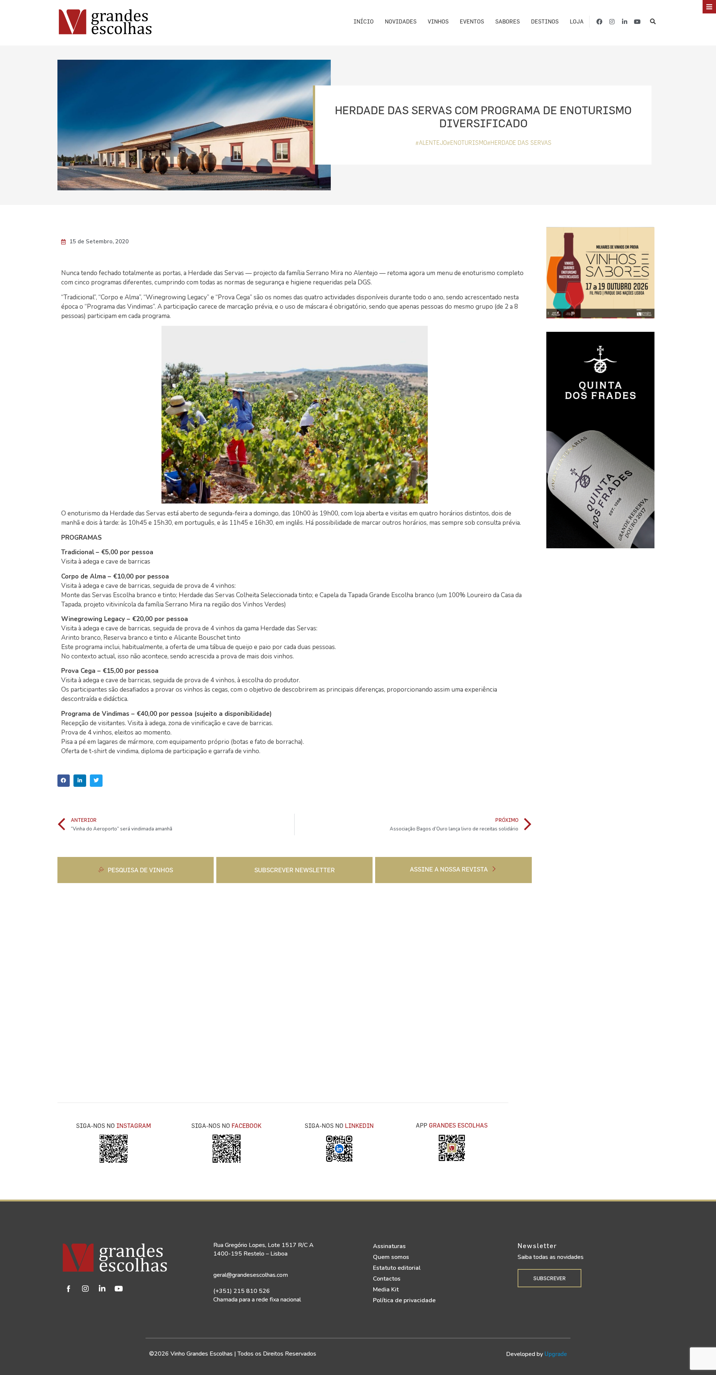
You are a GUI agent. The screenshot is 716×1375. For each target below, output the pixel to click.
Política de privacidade (404, 1300)
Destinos (545, 21)
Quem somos (391, 1257)
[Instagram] (612, 22)
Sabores (507, 21)
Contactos (387, 1279)
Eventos (472, 21)
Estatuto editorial (397, 1268)
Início (364, 21)
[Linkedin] (102, 1288)
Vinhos (438, 21)
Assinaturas (389, 1246)
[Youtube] (637, 22)
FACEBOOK (246, 1125)
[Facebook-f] (599, 22)
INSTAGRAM (133, 1125)
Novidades (401, 21)
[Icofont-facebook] (68, 1288)
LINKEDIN (359, 1125)
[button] (653, 21)
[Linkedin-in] (625, 22)
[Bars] (709, 6)
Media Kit (386, 1289)
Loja (577, 21)
